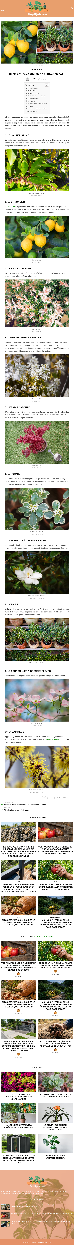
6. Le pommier (30, 101)
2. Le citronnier (31, 90)
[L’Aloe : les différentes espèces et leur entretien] (18, 1113)
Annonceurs (26, 1242)
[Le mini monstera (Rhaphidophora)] (55, 1143)
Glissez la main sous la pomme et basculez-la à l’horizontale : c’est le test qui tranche (55, 887)
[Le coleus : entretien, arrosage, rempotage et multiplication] (18, 1082)
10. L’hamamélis (31, 111)
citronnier (11, 207)
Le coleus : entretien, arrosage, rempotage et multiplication (18, 1096)
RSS (50, 1242)
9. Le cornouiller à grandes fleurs (37, 109)
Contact (34, 1242)
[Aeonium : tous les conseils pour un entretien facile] (55, 1082)
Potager (55, 844)
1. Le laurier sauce (32, 88)
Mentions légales (42, 1242)
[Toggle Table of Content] (46, 85)
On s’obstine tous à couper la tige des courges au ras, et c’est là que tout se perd (18, 922)
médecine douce (52, 739)
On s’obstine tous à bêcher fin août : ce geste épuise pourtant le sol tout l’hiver (55, 1043)
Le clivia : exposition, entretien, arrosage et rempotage (55, 1127)
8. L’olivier (29, 106)
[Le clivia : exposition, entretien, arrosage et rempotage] (55, 1113)
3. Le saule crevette (32, 93)
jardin (18, 844)
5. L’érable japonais (32, 98)
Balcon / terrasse (55, 917)
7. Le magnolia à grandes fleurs (36, 104)
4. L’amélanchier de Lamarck (35, 96)
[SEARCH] (72, 9)
